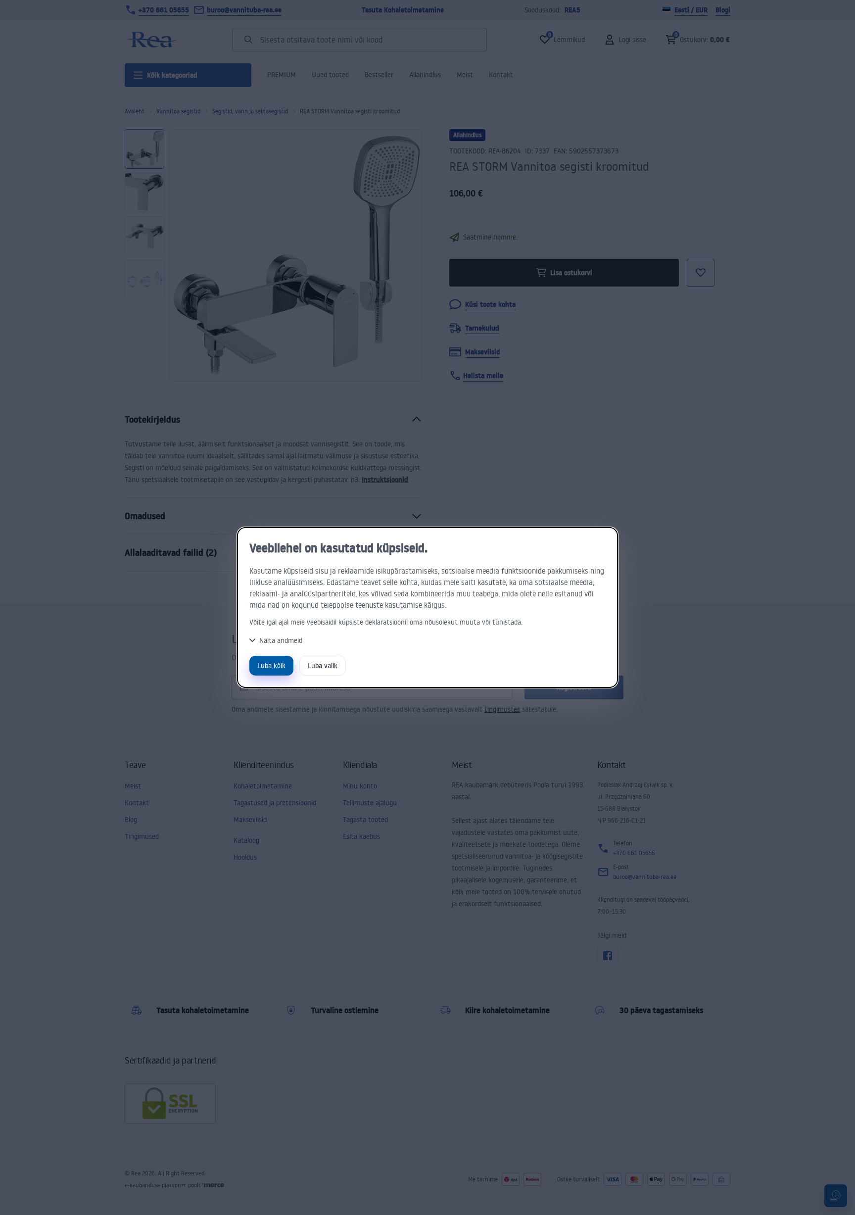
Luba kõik (271, 665)
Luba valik (322, 665)
